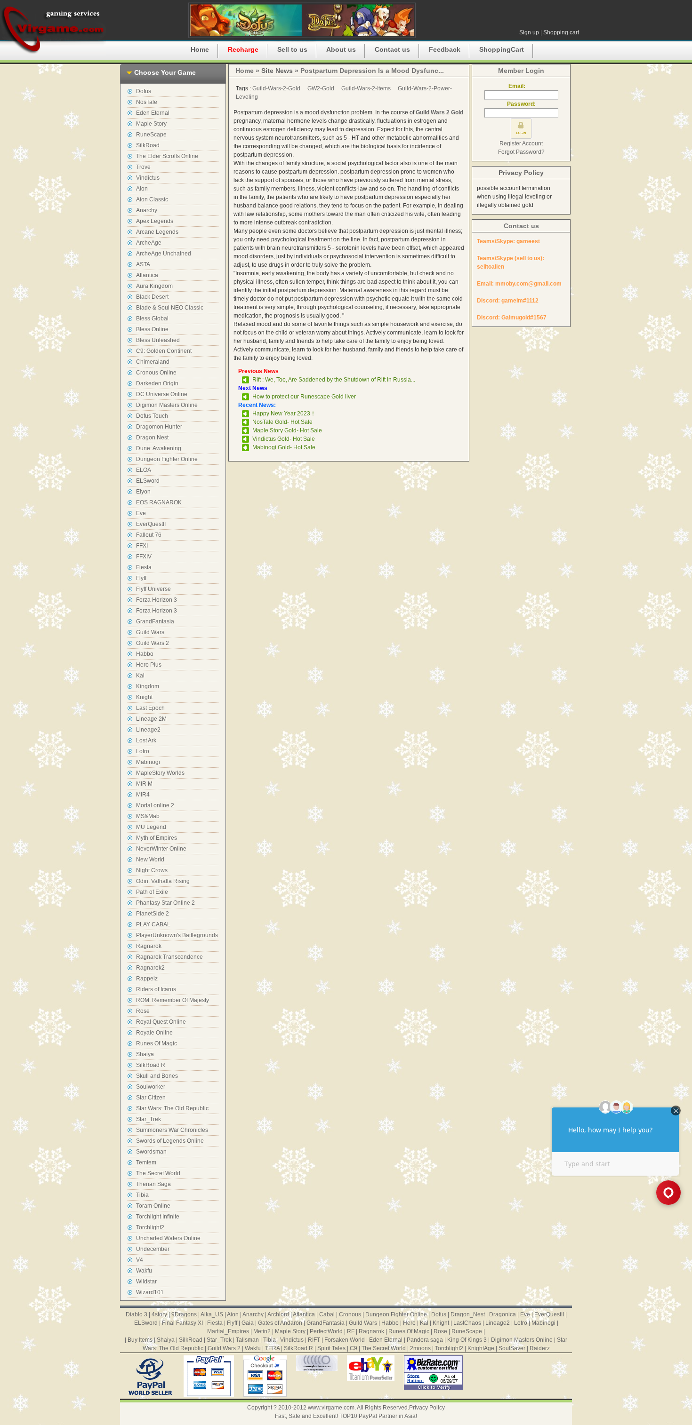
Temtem (146, 1162)
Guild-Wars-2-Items (366, 88)
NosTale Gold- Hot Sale (282, 422)
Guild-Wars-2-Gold (276, 88)
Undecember (152, 1249)
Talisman (247, 1340)
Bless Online (152, 329)
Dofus (143, 91)
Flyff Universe (153, 589)
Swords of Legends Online (170, 1141)
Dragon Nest (152, 437)
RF (350, 1331)
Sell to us (292, 49)
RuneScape (151, 134)
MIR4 (143, 794)
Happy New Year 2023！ (284, 413)
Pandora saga (425, 1340)
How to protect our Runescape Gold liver (304, 396)
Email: (521, 86)
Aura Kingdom (154, 286)
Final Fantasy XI (182, 1323)
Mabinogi (148, 762)
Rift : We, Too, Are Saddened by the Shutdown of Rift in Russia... (333, 379)
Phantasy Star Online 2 (165, 903)
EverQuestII (151, 524)
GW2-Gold (320, 88)
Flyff (141, 578)
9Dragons (184, 1314)
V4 (139, 1260)
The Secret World (158, 1173)
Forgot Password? (521, 152)
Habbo (144, 654)
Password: (521, 104)
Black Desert (152, 297)
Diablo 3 (136, 1314)
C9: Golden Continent (164, 351)
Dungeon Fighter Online (167, 459)
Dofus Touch (152, 416)
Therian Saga (153, 1184)
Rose (143, 1011)
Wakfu (144, 1270)
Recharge (243, 49)
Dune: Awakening (158, 448)
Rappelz (147, 978)
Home (200, 49)
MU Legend (151, 827)
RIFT (314, 1340)
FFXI (142, 545)
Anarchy (146, 210)
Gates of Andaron (280, 1323)
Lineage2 (148, 729)
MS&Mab (148, 816)
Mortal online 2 (155, 805)
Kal (140, 675)
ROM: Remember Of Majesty (172, 1000)
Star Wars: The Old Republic (172, 1108)
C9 (353, 1348)
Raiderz (540, 1348)
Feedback (444, 49)
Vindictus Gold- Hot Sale (283, 439)
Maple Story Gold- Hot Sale (287, 430)
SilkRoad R (150, 1065)
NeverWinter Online (161, 848)
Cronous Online (156, 372)
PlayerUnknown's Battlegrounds (177, 935)
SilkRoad (148, 145)
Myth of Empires (156, 838)
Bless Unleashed (158, 340)
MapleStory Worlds (160, 773)
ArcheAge (148, 242)
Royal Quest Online (161, 1022)
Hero (409, 1323)
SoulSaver (512, 1348)
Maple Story (151, 123)
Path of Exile (152, 892)
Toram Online (153, 1205)
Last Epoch (150, 708)
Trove (143, 167)
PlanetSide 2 (152, 913)
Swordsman (151, 1151)
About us (341, 49)
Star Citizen (151, 1097)
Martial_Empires (228, 1331)
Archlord (278, 1314)
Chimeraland (152, 361)
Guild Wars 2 (152, 643)
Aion (142, 188)
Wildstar (146, 1281)
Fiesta (144, 567)
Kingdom (147, 686)
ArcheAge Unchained (163, 253)
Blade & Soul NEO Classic (169, 307)
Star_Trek (148, 1119)
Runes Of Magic (156, 1043)
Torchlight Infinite (157, 1216)
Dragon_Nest (468, 1314)
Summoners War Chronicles (172, 1130)
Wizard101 (150, 1292)
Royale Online (154, 1032)
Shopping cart (561, 32)
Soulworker (150, 1086)
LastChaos (467, 1323)
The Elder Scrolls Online (167, 156)
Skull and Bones (157, 1076)
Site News (277, 70)
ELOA (143, 470)
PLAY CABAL (153, 924)
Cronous (350, 1314)
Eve (141, 513)
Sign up (529, 32)
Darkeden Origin (157, 383)
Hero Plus (148, 664)
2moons (420, 1348)
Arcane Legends (157, 232)
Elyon (143, 491)
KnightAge (480, 1348)
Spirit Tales (331, 1348)
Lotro (142, 751)
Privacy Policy (521, 172)
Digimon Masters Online (167, 405)
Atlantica (147, 275)
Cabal (327, 1314)
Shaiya (145, 1054)
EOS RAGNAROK (159, 502)
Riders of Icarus (156, 989)
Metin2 (262, 1331)
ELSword (148, 481)
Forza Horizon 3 (156, 600)
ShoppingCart (501, 49)
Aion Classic (152, 199)
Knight (144, 697)
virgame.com (53, 28)
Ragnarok (148, 946)
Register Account (521, 143)
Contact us (392, 49)
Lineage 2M (151, 719)
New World (150, 859)
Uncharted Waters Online (168, 1238)
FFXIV (144, 556)
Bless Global (152, 318)
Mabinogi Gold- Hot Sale (283, 447)
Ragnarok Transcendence (169, 957)
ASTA (143, 264)
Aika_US (212, 1314)
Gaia (247, 1323)
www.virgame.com (331, 1407)
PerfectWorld (326, 1331)
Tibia (142, 1195)
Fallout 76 (148, 535)
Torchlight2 (150, 1227)
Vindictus (148, 178)
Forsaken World (344, 1340)
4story (159, 1314)
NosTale (146, 102)
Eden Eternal (152, 113)
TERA (272, 1348)
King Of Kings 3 (467, 1340)
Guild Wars (150, 632)
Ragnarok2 (150, 967)
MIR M (144, 783)
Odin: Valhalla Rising (163, 881)
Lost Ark (146, 740)
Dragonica (502, 1314)
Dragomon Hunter (159, 426)
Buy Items (140, 1340)
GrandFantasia (155, 621)
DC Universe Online (161, 394)
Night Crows (152, 870)
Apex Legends (154, 221)
